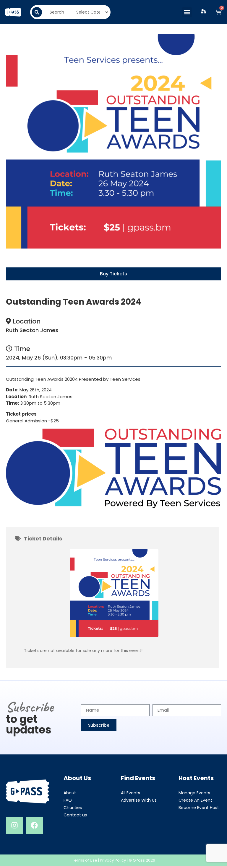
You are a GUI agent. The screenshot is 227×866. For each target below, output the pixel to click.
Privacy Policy (113, 860)
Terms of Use (84, 860)
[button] (187, 12)
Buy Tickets (113, 273)
